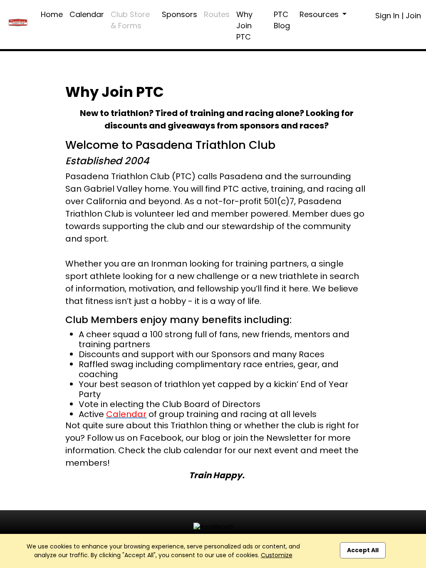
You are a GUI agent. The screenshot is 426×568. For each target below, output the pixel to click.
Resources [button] (320, 14)
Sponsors (179, 14)
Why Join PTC (244, 25)
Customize (276, 555)
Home (52, 14)
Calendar (86, 14)
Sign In (387, 15)
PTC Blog (282, 20)
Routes (217, 14)
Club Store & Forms (130, 20)
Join (413, 15)
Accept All (363, 550)
